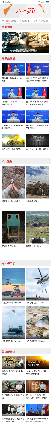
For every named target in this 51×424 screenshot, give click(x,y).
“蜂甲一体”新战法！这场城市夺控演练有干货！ (37, 372)
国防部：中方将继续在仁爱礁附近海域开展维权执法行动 (37, 79)
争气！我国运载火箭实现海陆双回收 (20, 50)
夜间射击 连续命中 (9, 246)
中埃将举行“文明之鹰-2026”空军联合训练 (37, 126)
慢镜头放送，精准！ (34, 246)
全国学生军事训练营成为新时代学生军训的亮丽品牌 (37, 103)
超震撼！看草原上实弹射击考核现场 (13, 372)
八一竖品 (33, 20)
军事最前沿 (24, 20)
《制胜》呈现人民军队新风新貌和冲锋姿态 (13, 126)
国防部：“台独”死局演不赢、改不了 (12, 79)
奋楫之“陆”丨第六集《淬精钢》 (37, 149)
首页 (8, 20)
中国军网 (8, 2)
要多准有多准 (31, 201)
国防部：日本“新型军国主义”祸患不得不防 (12, 103)
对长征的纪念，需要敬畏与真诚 (13, 396)
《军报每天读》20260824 (11, 341)
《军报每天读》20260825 (35, 302)
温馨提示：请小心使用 (11, 201)
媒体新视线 (8, 352)
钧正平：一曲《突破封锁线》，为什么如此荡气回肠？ (36, 396)
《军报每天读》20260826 (11, 302)
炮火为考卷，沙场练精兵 (11, 149)
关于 (42, 2)
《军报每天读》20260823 (35, 341)
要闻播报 (14, 20)
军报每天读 (43, 20)
